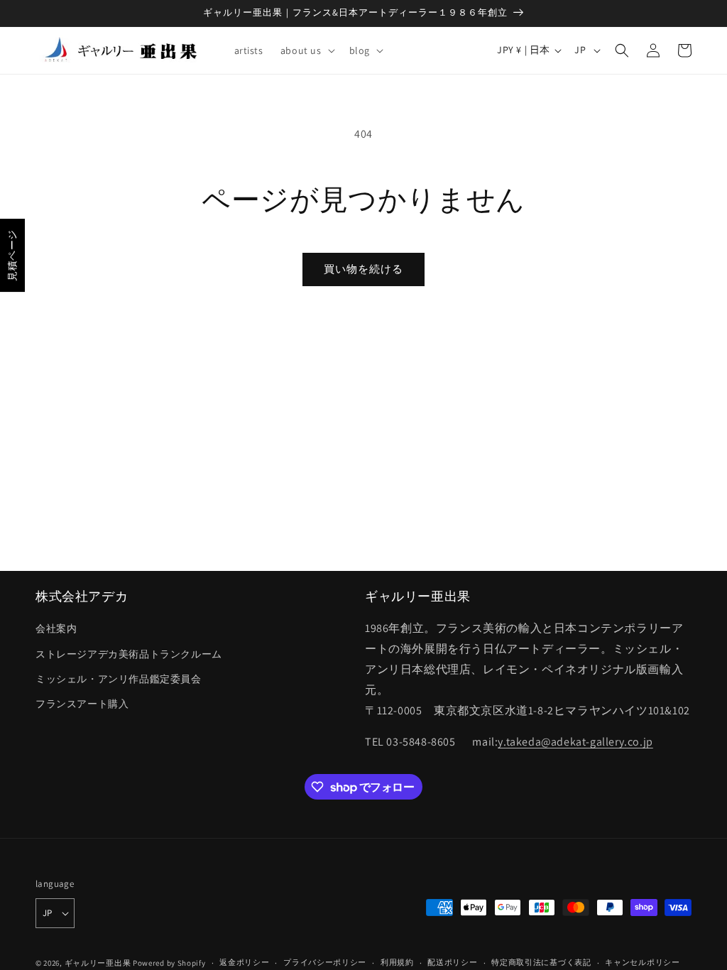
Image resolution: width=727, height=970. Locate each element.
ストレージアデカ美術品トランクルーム (128, 654)
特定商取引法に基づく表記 (541, 962)
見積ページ (12, 255)
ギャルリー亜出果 (98, 963)
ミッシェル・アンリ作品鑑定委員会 (118, 678)
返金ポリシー (244, 962)
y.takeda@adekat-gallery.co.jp (575, 741)
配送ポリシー (452, 962)
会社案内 (56, 628)
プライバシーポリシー (324, 962)
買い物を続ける (363, 269)
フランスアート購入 (82, 703)
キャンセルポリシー (642, 962)
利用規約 (397, 962)
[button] (306, 50)
